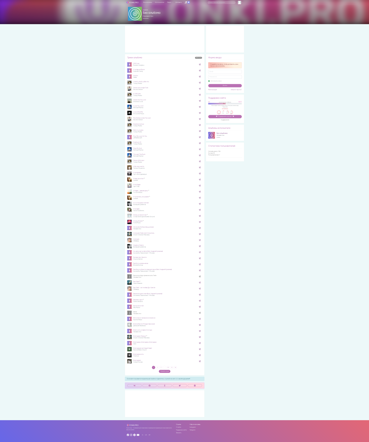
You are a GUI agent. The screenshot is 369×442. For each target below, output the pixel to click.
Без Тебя (136, 281)
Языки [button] (169, 2)
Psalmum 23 (137, 142)
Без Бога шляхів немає (140, 263)
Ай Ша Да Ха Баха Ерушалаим (143, 227)
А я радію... (136, 209)
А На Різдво (137, 184)
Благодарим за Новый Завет (142, 348)
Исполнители (159, 2)
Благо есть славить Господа (142, 330)
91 (171, 367)
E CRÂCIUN (136, 94)
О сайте (178, 427)
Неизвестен (148, 16)
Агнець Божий (138, 221)
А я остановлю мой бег (141, 203)
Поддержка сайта (181, 430)
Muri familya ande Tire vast (142, 118)
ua (146, 435)
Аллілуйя (136, 239)
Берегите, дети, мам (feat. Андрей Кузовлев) (147, 293)
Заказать (178, 432)
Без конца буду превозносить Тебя (144, 275)
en (149, 435)
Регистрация (212, 89)
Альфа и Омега (138, 245)
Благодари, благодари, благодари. (145, 342)
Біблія (135, 312)
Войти (225, 85)
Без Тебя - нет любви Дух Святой (144, 287)
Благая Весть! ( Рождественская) (144, 324)
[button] (139, 18)
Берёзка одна (138, 299)
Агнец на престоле (140, 215)
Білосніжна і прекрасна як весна (144, 318)
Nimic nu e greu (138, 130)
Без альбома (221, 133)
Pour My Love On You (140, 136)
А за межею (137, 172)
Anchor (135, 75)
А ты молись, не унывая (141, 196)
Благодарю (137, 360)
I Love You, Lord (138, 106)
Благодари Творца (139, 336)
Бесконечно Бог (138, 306)
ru (142, 435)
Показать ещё (164, 371)
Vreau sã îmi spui (138, 160)
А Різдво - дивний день (140, 190)
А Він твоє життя (138, 166)
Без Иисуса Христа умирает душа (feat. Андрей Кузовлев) (152, 269)
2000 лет (136, 63)
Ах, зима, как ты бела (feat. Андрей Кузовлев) (148, 251)
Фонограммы (147, 2)
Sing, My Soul (137, 148)
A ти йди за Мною (139, 69)
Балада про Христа (140, 257)
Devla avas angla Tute (140, 87)
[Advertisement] (164, 39)
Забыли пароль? (236, 89)
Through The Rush (139, 154)
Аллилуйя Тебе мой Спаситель (143, 233)
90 (168, 367)
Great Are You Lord (139, 100)
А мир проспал (138, 178)
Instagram (193, 427)
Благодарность (138, 354)
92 (175, 367)
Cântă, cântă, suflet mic (141, 81)
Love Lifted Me (138, 112)
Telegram (192, 430)
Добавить (178, 2)
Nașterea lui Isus (138, 124)
